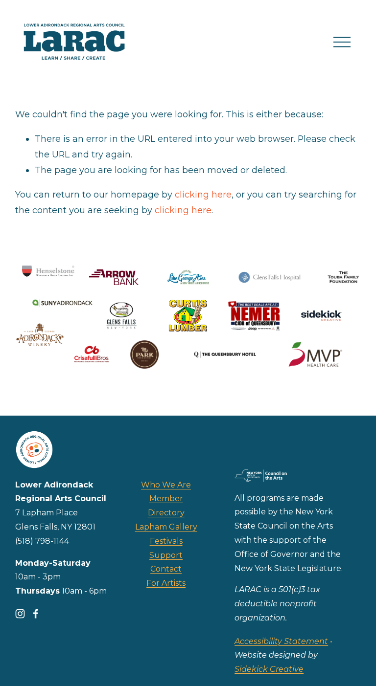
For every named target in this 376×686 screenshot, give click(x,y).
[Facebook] (36, 614)
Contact (166, 569)
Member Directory (166, 505)
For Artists (166, 583)
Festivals (166, 541)
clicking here (203, 194)
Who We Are (166, 484)
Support (166, 555)
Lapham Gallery (166, 526)
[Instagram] (20, 614)
